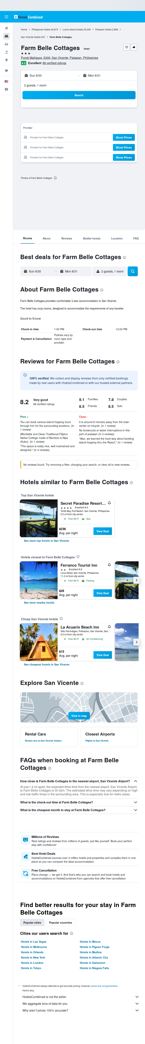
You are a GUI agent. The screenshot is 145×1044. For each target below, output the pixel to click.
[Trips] (6, 71)
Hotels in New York (33, 957)
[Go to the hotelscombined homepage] (28, 16)
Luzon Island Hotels (73, 29)
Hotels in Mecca (90, 941)
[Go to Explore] (6, 60)
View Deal (102, 531)
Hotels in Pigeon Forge (95, 947)
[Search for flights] (6, 28)
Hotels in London (32, 963)
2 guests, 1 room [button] (35, 85)
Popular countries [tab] (60, 922)
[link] (46, 540)
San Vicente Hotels (31, 36)
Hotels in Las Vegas (33, 941)
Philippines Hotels (41, 29)
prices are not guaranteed (104, 985)
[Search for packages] (6, 52)
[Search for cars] (6, 44)
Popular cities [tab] (32, 922)
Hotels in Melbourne (34, 947)
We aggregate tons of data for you (44, 1003)
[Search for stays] (6, 36)
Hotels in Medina (91, 952)
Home (24, 29)
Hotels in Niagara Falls (94, 968)
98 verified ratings (54, 63)
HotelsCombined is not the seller (44, 997)
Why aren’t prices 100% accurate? (45, 1010)
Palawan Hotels (103, 29)
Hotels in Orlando (32, 952)
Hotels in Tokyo (31, 968)
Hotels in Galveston (92, 963)
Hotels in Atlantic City (94, 957)
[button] (6, 17)
